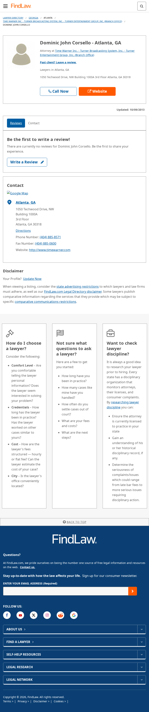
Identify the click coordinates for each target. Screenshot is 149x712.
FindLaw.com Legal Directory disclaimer (72, 291)
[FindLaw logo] (22, 6)
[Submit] (132, 591)
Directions (23, 231)
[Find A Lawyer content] (141, 642)
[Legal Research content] (141, 667)
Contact (34, 123)
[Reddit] (60, 615)
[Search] (141, 6)
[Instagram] (47, 615)
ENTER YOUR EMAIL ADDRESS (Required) (30, 583)
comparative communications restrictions (45, 301)
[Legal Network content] (141, 679)
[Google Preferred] (74, 615)
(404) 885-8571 (50, 237)
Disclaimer (40, 701)
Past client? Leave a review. (58, 62)
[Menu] (5, 6)
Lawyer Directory (13, 17)
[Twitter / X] (33, 615)
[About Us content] (141, 629)
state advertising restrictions (77, 286)
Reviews (16, 123)
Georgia (33, 17)
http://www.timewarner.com (49, 250)
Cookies (59, 701)
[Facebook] (7, 615)
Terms (7, 701)
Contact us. (27, 567)
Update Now (32, 279)
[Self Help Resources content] (141, 654)
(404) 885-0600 (45, 243)
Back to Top (76, 522)
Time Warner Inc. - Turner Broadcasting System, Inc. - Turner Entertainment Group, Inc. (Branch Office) (62, 21)
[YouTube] (20, 615)
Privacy (23, 701)
